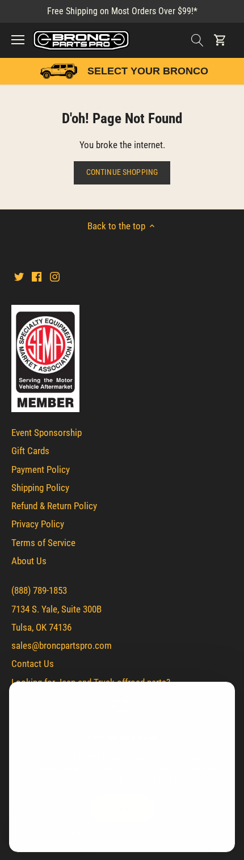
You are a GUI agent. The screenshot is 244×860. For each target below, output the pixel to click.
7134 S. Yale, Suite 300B (56, 609)
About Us (29, 561)
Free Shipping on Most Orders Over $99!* (122, 11)
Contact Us (32, 663)
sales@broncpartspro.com (61, 645)
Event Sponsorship (46, 432)
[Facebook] (36, 276)
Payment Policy (40, 469)
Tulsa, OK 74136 (41, 627)
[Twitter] (19, 276)
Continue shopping (122, 172)
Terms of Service (43, 542)
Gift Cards (30, 450)
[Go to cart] (220, 40)
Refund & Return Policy (54, 505)
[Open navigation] (17, 39)
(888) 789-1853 (39, 590)
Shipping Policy (40, 487)
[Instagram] (55, 276)
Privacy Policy (37, 524)
